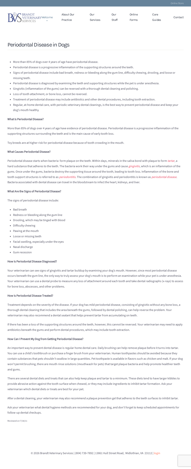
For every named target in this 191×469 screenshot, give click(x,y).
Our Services (95, 17)
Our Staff (115, 17)
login (157, 453)
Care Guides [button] (156, 17)
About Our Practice (68, 17)
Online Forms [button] (134, 17)
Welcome (47, 17)
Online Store (177, 3)
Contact (178, 17)
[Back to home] (24, 17)
